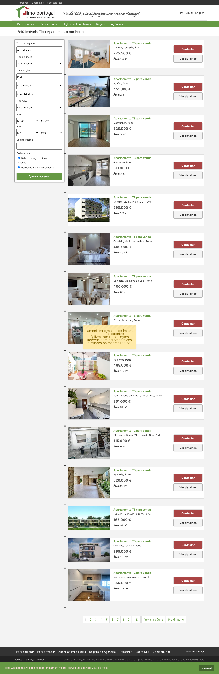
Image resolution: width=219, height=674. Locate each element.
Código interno (24, 139)
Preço (19, 114)
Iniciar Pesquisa (40, 176)
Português (186, 13)
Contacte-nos (54, 2)
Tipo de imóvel (24, 56)
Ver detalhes (188, 58)
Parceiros (23, 2)
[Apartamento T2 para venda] (89, 92)
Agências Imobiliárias (77, 24)
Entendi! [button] (207, 667)
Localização (23, 70)
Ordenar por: (23, 153)
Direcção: (21, 162)
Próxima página (153, 619)
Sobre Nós (38, 2)
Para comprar (26, 24)
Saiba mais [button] (101, 667)
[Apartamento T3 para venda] (89, 54)
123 (136, 619)
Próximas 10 (176, 619)
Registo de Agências (109, 24)
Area (19, 126)
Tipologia (21, 100)
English (199, 13)
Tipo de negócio (25, 43)
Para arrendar (49, 24)
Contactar (188, 49)
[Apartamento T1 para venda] (89, 249)
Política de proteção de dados (30, 659)
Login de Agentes (194, 651)
